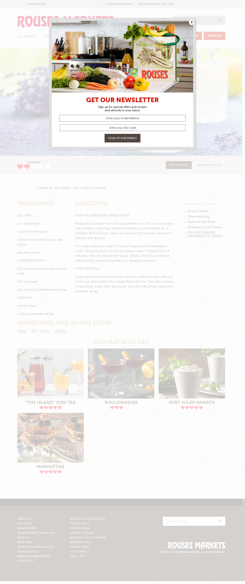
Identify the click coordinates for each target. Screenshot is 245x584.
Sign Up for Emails (122, 138)
